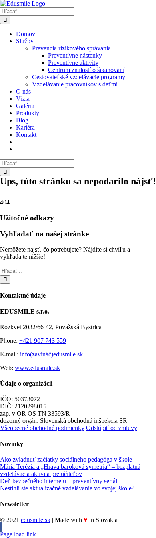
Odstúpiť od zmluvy (111, 427)
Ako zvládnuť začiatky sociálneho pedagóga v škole (66, 459)
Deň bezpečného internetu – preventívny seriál (58, 481)
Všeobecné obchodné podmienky (42, 427)
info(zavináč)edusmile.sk (51, 354)
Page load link (18, 534)
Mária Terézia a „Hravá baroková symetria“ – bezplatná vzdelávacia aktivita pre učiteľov (70, 470)
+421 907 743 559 (42, 340)
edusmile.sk (35, 519)
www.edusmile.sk (37, 367)
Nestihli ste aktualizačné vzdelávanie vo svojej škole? (67, 488)
